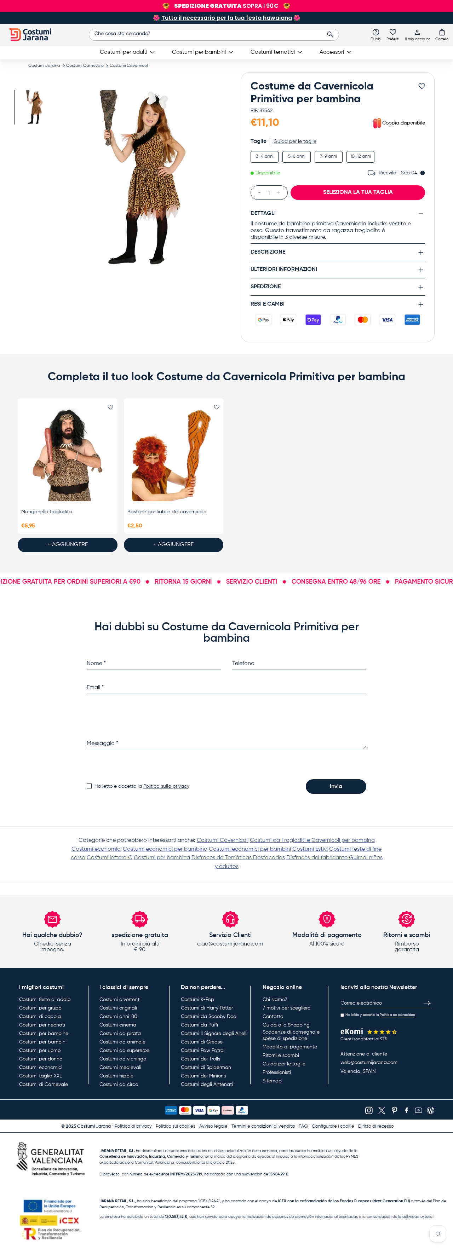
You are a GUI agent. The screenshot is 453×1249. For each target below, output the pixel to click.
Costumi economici (96, 849)
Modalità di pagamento (290, 1047)
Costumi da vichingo (122, 1059)
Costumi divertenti (120, 999)
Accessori (332, 52)
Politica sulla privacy (166, 786)
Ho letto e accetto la (141, 786)
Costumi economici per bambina (165, 849)
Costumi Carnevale (85, 66)
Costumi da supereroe (124, 1050)
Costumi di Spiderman (206, 1067)
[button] (442, 34)
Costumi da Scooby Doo (208, 1016)
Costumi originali (118, 1008)
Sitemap (272, 1081)
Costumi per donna (41, 1059)
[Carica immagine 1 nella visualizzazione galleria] (34, 107)
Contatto (273, 1016)
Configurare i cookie (333, 1126)
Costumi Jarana (44, 66)
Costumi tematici (273, 52)
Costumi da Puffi (199, 1025)
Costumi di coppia (40, 1016)
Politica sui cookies (175, 1126)
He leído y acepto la (380, 1015)
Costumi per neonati (42, 1025)
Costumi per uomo (40, 1050)
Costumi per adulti (123, 52)
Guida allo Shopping (286, 1025)
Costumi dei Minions (203, 1076)
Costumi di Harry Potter (207, 1008)
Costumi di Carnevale (43, 1084)
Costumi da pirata (120, 1033)
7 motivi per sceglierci (287, 1008)
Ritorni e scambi (281, 1055)
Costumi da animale (122, 1042)
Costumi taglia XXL (40, 1076)
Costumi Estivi (310, 849)
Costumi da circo (118, 1084)
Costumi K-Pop (197, 999)
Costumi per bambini (199, 52)
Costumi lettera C (109, 858)
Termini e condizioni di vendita (263, 1126)
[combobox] (214, 35)
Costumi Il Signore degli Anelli (214, 1033)
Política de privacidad (397, 1015)
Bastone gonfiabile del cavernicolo (166, 511)
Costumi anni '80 (118, 1016)
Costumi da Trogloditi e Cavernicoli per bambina (312, 840)
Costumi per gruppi (41, 1008)
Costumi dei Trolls (200, 1059)
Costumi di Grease (202, 1042)
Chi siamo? (275, 999)
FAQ (303, 1126)
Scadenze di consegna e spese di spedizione (291, 1035)
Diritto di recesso (376, 1126)
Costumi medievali (120, 1067)
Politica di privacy (133, 1126)
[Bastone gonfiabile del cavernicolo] (173, 455)
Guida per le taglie (295, 141)
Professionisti (277, 1072)
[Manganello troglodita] (67, 455)
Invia (336, 787)
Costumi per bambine (43, 1033)
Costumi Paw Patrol (202, 1050)
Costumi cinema (117, 1025)
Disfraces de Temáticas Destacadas (238, 858)
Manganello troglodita (46, 511)
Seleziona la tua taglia (358, 192)
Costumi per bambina (162, 858)
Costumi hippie (116, 1076)
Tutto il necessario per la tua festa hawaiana (226, 18)
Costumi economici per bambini (250, 849)
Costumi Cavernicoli (129, 66)
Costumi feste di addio (44, 999)
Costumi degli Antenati (207, 1084)
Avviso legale (213, 1126)
